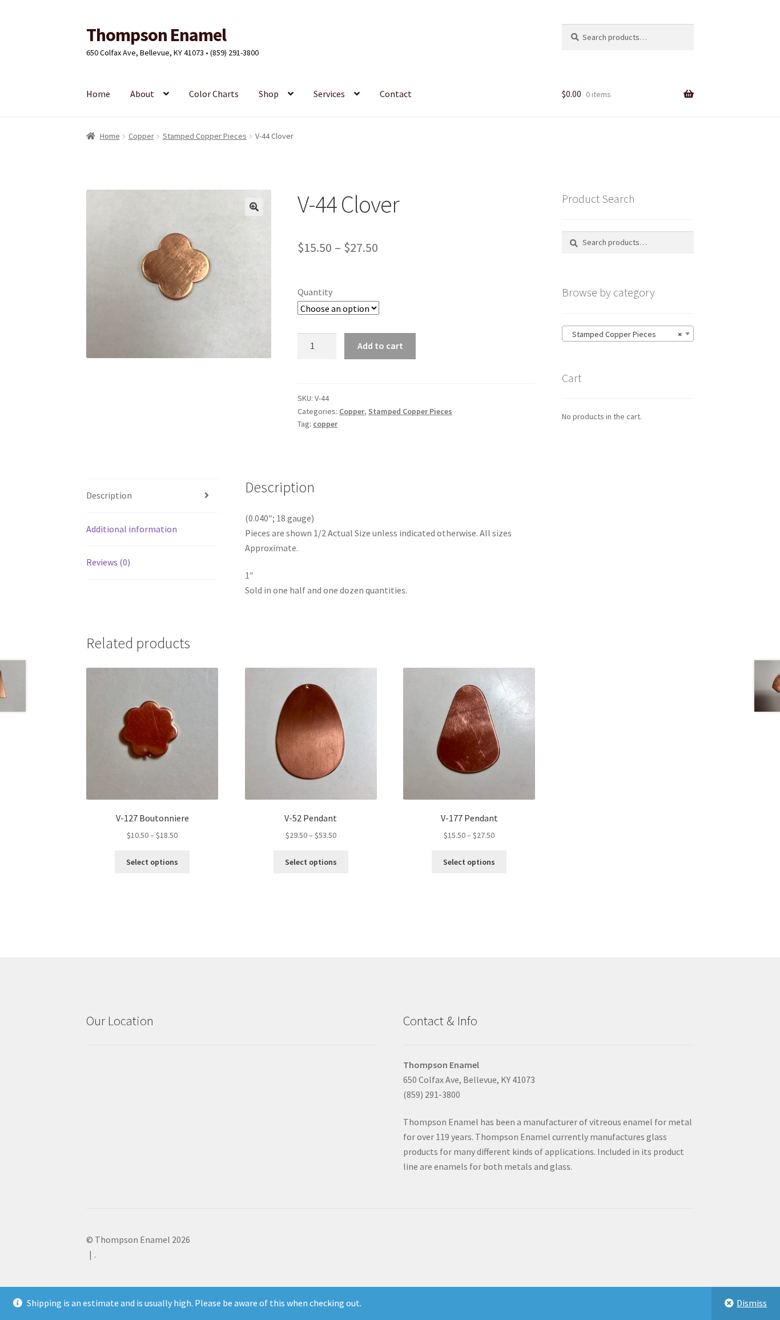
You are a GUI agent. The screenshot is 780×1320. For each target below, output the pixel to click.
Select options (152, 862)
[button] (254, 207)
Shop (269, 93)
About (142, 93)
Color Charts (214, 93)
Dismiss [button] (752, 1303)
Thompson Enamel (156, 34)
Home (98, 93)
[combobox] (628, 334)
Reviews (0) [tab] (108, 562)
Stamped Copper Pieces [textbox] (624, 334)
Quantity (314, 292)
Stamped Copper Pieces (205, 136)
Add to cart (380, 345)
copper (325, 424)
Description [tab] (109, 495)
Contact (396, 93)
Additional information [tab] (131, 529)
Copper (141, 136)
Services (329, 93)
